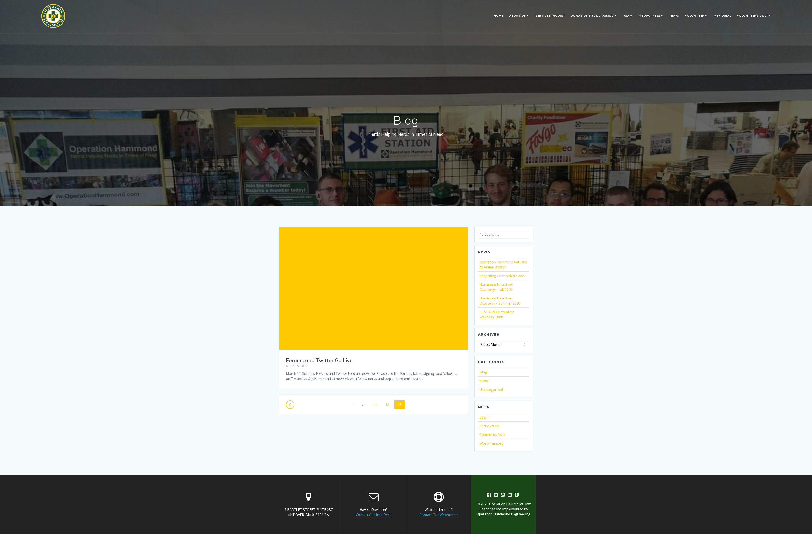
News (674, 16)
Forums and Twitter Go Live (319, 360)
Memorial (722, 16)
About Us (517, 16)
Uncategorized (491, 389)
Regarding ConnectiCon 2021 (503, 275)
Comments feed (492, 434)
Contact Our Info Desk (373, 514)
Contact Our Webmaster (439, 514)
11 (376, 404)
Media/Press (649, 16)
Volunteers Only (752, 16)
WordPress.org (491, 443)
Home (498, 16)
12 (388, 404)
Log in (485, 417)
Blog (483, 372)
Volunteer (694, 16)
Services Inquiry (550, 16)
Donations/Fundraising (592, 16)
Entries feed (489, 426)
